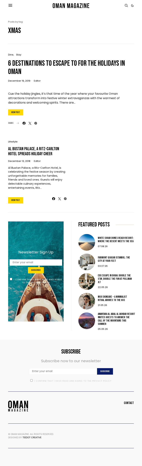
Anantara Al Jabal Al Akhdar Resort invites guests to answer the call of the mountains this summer (116, 319)
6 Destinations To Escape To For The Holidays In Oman (66, 67)
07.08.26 (103, 246)
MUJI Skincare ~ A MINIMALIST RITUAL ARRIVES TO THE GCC (112, 298)
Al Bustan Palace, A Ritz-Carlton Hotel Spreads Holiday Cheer (33, 151)
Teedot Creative (32, 437)
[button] (132, 5)
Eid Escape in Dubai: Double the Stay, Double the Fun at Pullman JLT (115, 279)
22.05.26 (103, 287)
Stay (18, 54)
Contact (129, 403)
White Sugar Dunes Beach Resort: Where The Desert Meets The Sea (115, 239)
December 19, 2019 (19, 81)
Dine (10, 54)
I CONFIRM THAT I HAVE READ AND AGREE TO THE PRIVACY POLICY (38, 281)
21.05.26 (102, 305)
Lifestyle (13, 141)
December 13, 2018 (19, 161)
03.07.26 (103, 266)
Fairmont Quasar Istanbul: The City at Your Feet (114, 259)
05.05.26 (103, 329)
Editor (37, 81)
